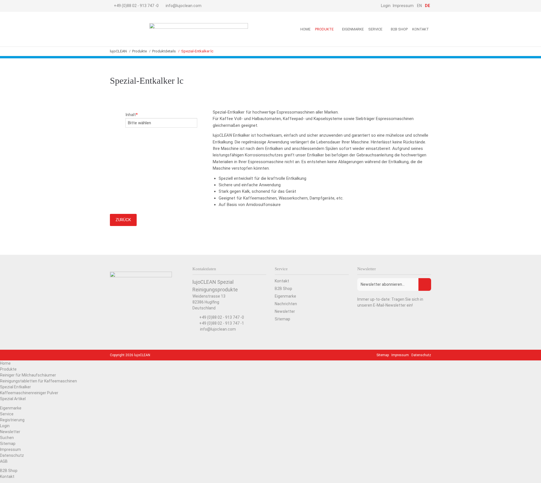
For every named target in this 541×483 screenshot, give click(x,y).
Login (5, 426)
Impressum (10, 449)
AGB (4, 461)
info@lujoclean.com (183, 5)
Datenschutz (12, 455)
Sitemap (7, 443)
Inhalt (131, 114)
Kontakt (7, 476)
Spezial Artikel (13, 398)
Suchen (7, 437)
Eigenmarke (10, 408)
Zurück (123, 219)
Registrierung (12, 420)
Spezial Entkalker (15, 387)
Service (7, 414)
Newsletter (10, 431)
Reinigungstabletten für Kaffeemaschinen (38, 381)
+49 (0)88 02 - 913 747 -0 (136, 5)
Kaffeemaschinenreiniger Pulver (29, 393)
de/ (127, 29)
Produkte (8, 369)
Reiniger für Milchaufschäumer (28, 375)
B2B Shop (8, 470)
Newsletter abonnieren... (383, 284)
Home (5, 363)
